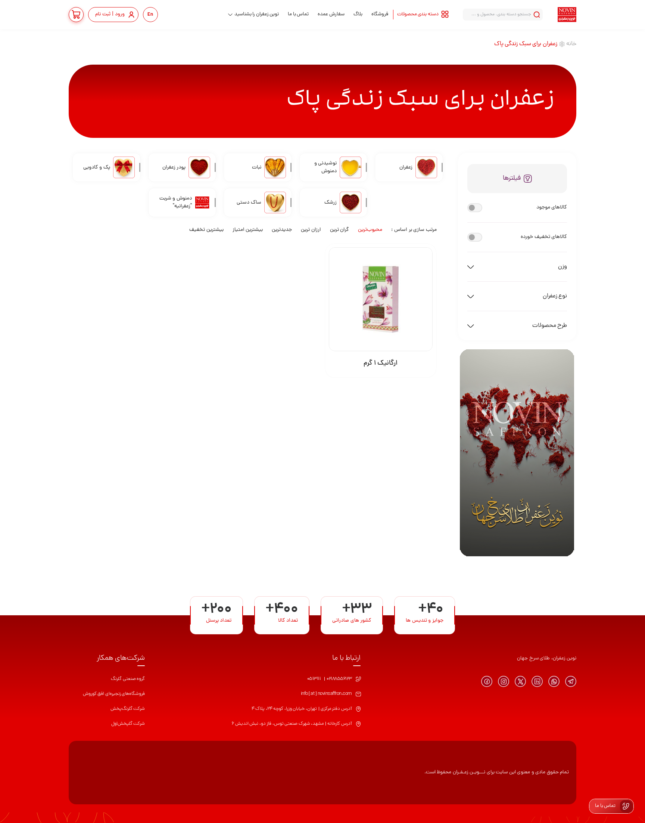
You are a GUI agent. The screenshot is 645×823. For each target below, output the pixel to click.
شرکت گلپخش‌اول (128, 723)
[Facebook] (486, 681)
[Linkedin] (537, 681)
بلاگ (357, 14)
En (150, 15)
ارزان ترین (311, 230)
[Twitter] (520, 681)
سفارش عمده (331, 14)
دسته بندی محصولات (418, 14)
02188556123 (339, 679)
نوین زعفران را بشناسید (256, 14)
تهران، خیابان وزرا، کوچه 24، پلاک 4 (284, 708)
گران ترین (339, 230)
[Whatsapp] (554, 681)
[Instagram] (503, 681)
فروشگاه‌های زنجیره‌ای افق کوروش (114, 693)
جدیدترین (282, 230)
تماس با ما (298, 14)
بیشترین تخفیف (206, 230)
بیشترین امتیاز (248, 230)
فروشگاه (379, 14)
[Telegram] (570, 681)
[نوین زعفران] (567, 14)
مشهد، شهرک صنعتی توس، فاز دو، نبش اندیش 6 (278, 723)
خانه (571, 44)
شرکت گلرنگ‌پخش (127, 708)
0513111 (314, 679)
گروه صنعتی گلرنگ (128, 679)
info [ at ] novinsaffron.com (326, 693)
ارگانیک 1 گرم (381, 363)
